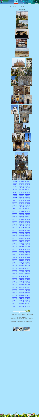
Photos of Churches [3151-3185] (14, 235)
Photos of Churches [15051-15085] (27, 187)
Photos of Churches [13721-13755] (21, 292)
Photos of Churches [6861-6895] (14, 300)
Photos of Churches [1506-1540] (14, 206)
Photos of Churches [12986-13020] (21, 279)
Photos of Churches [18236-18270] (27, 243)
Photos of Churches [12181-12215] (21, 265)
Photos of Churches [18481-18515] (27, 247)
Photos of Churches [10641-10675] (21, 238)
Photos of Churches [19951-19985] (27, 273)
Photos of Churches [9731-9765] (21, 222)
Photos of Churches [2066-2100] (14, 216)
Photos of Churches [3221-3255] (14, 236)
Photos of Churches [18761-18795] (27, 252)
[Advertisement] (4, 13)
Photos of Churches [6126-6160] (14, 287)
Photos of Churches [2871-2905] (14, 230)
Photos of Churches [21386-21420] (27, 298)
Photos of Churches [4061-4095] (14, 251)
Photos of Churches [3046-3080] (14, 233)
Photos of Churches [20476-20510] (27, 282)
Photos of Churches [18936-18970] (27, 255)
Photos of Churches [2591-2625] (14, 225)
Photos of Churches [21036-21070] (27, 292)
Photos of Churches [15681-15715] (27, 198)
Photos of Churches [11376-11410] (21, 251)
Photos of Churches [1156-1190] (15, 200)
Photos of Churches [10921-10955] (21, 243)
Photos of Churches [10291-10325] (21, 232)
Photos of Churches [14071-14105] (21, 298)
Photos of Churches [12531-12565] (21, 271)
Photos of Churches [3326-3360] (14, 238)
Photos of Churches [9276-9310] (21, 214)
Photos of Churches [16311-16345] (27, 209)
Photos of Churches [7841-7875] (21, 189)
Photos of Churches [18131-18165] (27, 241)
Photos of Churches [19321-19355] (27, 262)
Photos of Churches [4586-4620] (14, 260)
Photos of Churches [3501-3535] (14, 241)
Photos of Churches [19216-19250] (27, 260)
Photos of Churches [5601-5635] (14, 278)
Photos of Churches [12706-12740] (21, 274)
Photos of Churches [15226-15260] (27, 190)
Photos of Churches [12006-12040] (21, 262)
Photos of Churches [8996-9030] (21, 209)
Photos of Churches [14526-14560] (21, 306)
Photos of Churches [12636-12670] (21, 273)
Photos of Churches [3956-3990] (14, 249)
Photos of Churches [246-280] (15, 184)
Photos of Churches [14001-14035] (21, 297)
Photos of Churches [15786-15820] (27, 200)
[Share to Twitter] (21, 0)
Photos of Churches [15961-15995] (27, 203)
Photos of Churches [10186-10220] (21, 230)
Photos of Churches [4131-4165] (14, 252)
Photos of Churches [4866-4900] (14, 265)
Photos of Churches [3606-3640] (14, 243)
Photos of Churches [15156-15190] (27, 189)
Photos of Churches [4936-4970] (14, 266)
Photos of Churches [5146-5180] (14, 270)
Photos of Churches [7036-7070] (14, 303)
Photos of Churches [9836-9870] (21, 224)
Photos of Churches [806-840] (15, 194)
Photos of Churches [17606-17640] (27, 232)
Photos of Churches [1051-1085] (14, 198)
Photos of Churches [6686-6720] (14, 297)
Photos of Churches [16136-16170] (27, 206)
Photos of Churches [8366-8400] (21, 198)
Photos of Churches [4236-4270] (14, 254)
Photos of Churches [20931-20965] (27, 290)
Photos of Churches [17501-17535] (27, 230)
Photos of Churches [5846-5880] (14, 282)
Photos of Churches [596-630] (15, 190)
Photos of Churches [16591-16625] (27, 214)
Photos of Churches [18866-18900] (27, 254)
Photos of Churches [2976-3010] (14, 232)
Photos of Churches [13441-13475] (21, 287)
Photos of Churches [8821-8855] (21, 206)
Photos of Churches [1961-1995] (14, 214)
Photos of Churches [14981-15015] (27, 186)
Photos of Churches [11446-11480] (21, 252)
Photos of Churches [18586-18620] (27, 249)
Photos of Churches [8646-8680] (21, 203)
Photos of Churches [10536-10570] (21, 236)
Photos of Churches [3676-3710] (14, 244)
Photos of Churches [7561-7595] (21, 184)
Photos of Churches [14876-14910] (27, 184)
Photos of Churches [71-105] (15, 181)
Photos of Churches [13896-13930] (21, 295)
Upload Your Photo (36, 3)
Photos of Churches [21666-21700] (27, 303)
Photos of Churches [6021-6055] (14, 285)
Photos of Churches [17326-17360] (27, 227)
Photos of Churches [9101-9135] (21, 211)
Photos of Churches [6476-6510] (14, 293)
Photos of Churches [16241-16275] (27, 208)
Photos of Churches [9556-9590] (21, 219)
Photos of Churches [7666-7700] (21, 186)
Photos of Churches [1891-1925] (14, 213)
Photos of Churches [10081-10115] (21, 228)
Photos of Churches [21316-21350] (27, 297)
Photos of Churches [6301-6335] (14, 290)
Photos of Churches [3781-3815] (14, 246)
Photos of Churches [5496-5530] (14, 276)
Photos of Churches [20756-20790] (27, 287)
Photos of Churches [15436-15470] (27, 194)
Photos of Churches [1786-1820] (14, 211)
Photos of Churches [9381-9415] (21, 216)
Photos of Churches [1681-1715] (14, 209)
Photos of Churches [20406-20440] (27, 281)
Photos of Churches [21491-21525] (27, 300)
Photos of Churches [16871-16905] (27, 219)
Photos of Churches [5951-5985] (14, 284)
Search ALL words (17, 312)
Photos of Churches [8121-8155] (21, 194)
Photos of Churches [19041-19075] (27, 257)
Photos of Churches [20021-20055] (27, 274)
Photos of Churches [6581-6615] (14, 295)
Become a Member (29, 3)
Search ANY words (21, 312)
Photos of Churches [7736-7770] (21, 187)
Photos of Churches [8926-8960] (21, 208)
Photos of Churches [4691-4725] (14, 262)
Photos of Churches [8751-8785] (21, 205)
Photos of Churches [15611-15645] (27, 197)
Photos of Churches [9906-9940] (21, 225)
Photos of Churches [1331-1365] (14, 203)
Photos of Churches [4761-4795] (14, 263)
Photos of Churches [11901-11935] (21, 260)
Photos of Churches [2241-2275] (14, 219)
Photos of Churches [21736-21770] (27, 304)
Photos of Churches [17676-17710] (27, 233)
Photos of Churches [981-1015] (15, 197)
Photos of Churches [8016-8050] (21, 192)
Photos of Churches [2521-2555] (14, 224)
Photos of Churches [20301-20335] (27, 279)
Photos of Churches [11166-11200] (21, 247)
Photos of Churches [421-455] (15, 187)
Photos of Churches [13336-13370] (21, 285)
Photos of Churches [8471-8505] (21, 200)
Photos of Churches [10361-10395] (21, 233)
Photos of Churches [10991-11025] (21, 244)
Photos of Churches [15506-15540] (27, 195)
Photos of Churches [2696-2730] (14, 227)
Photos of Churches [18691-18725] (27, 251)
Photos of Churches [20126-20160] (27, 276)
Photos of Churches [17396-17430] (27, 228)
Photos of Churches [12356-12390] (21, 268)
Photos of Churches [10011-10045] (21, 227)
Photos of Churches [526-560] (15, 189)
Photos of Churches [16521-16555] (27, 213)
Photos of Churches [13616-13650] (21, 290)
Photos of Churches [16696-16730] (27, 216)
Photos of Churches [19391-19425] (27, 263)
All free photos (12, 4)
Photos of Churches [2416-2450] (14, 222)
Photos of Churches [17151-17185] (27, 224)
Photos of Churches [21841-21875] (27, 306)
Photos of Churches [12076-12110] (21, 263)
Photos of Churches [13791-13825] (21, 293)
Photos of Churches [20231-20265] (27, 278)
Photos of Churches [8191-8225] (21, 195)
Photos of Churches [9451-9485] (21, 217)
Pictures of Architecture (18, 4)
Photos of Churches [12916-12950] (21, 278)
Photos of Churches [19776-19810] (27, 270)
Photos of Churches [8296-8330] (21, 197)
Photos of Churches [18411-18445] (27, 246)
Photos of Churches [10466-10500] (21, 235)
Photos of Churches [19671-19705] (27, 268)
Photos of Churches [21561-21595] (27, 301)
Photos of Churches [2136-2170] (14, 217)
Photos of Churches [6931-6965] (14, 301)
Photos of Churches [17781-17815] (27, 235)
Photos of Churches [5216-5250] (14, 271)
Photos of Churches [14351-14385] (21, 303)
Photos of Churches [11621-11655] (21, 255)
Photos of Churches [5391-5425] (14, 274)
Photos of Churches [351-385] (15, 186)
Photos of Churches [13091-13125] (21, 281)
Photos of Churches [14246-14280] (21, 301)
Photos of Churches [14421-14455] (21, 304)
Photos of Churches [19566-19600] (27, 266)
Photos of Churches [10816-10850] (21, 241)
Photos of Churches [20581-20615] (27, 284)
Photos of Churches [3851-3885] (14, 247)
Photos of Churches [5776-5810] (14, 281)
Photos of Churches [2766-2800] (14, 228)
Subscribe (16, 3)
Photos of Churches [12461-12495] (21, 270)
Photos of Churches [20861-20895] (27, 289)
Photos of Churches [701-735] (15, 192)
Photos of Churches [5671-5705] (14, 279)
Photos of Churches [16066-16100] (27, 205)
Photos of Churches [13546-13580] (21, 289)
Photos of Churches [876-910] (15, 195)
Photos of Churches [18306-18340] (27, 244)
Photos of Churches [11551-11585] (21, 254)
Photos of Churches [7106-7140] (14, 304)
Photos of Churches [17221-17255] (27, 225)
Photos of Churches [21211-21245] (27, 295)
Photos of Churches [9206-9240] (21, 213)
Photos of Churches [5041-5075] (14, 268)
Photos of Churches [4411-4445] (15, 257)
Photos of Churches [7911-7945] (21, 190)
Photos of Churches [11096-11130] (21, 246)
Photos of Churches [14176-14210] (21, 300)
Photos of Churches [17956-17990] (27, 238)
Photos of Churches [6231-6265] (14, 289)
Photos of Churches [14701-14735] (27, 181)
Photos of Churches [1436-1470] (14, 205)
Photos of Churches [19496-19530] (27, 265)
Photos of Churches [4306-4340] (14, 255)
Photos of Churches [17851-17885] (27, 236)
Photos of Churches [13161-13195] (21, 282)
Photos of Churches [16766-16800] (27, 217)
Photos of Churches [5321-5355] (14, 273)
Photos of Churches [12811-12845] (21, 276)
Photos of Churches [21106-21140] (27, 293)
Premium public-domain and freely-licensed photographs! (21, 8)
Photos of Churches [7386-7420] (21, 181)
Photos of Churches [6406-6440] (14, 292)
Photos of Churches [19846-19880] (27, 271)
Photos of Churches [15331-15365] (27, 192)
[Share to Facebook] (20, 0)
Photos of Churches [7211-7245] (15, 306)
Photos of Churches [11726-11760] (21, 257)
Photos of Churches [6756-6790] (14, 298)
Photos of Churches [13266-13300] (21, 284)
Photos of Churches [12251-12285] (21, 266)
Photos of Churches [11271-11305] (21, 249)
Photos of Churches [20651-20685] (27, 285)
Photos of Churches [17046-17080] (27, 222)
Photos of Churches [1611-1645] (15, 208)
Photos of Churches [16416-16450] (27, 211)
